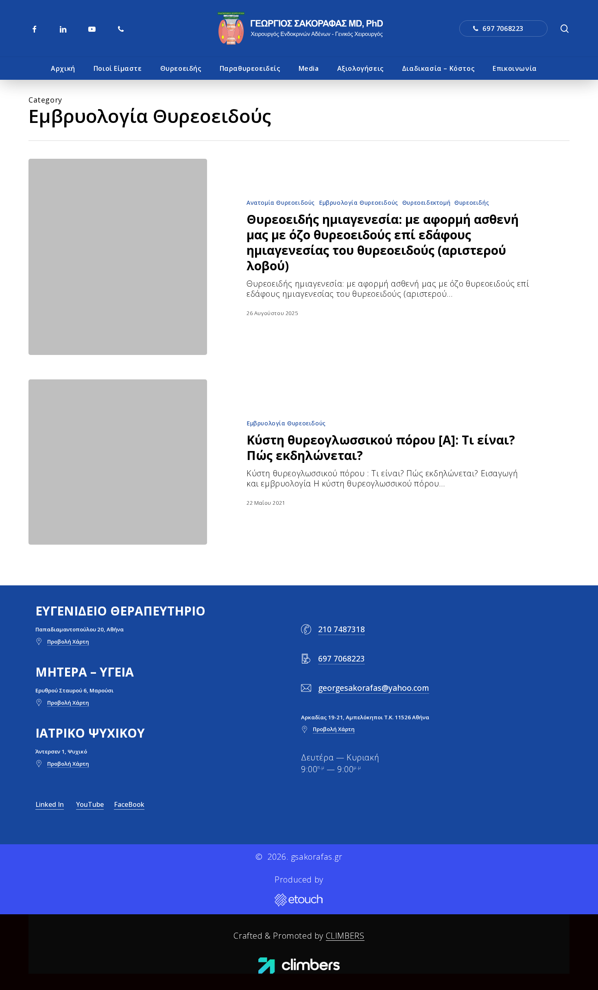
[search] (565, 28)
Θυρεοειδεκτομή (426, 202)
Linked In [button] (49, 804)
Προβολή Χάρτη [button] (68, 641)
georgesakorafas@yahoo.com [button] (373, 688)
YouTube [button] (90, 804)
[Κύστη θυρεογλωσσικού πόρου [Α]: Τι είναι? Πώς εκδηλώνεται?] (117, 462)
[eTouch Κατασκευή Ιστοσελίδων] (299, 900)
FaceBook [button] (129, 804)
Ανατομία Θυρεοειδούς (281, 202)
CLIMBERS (345, 935)
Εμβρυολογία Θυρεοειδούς (358, 202)
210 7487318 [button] (341, 629)
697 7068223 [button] (341, 658)
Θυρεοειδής (471, 202)
